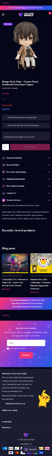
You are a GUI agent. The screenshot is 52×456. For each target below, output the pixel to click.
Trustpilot (5, 3)
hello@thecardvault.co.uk (15, 404)
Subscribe (26, 355)
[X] (8, 415)
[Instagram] (3, 415)
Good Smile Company (10, 88)
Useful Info (6, 422)
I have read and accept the (22, 348)
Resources (6, 427)
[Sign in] (45, 14)
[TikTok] (14, 415)
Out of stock (30, 147)
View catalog (3, 14)
